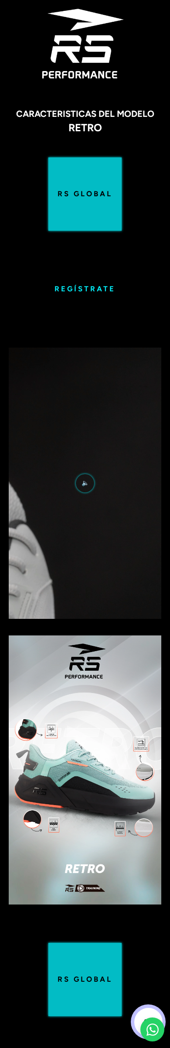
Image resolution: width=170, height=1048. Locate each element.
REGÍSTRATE (85, 288)
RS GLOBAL (85, 193)
